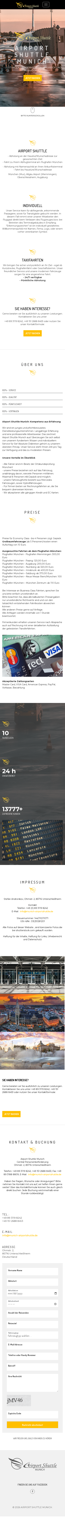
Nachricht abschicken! (32, 1425)
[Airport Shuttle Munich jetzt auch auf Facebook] (32, 1491)
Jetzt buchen (32, 78)
